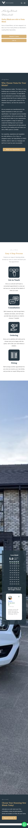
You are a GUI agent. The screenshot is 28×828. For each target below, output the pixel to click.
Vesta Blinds (17, 138)
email (8, 141)
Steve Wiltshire (11, 601)
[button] (14, 149)
